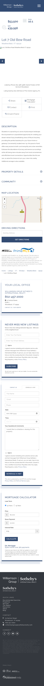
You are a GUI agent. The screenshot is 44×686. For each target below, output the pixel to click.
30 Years (9, 505)
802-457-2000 (14, 296)
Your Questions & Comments (14, 426)
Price (6, 511)
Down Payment (10, 519)
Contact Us (8, 307)
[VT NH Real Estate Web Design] (22, 677)
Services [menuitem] (6, 603)
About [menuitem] (5, 608)
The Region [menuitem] (7, 605)
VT (16, 271)
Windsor (22, 271)
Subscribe (11, 366)
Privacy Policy (22, 359)
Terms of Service (21, 481)
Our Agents (17, 307)
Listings (10, 271)
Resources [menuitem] (6, 607)
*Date (6, 410)
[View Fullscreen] (4, 206)
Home (4, 271)
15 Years (18, 505)
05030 (40, 271)
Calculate (11, 539)
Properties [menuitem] (6, 602)
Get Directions (22, 240)
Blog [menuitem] (4, 610)
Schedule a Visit (30, 387)
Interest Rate (9, 527)
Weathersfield (31, 271)
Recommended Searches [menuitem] (11, 600)
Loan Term (8, 501)
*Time (7, 418)
